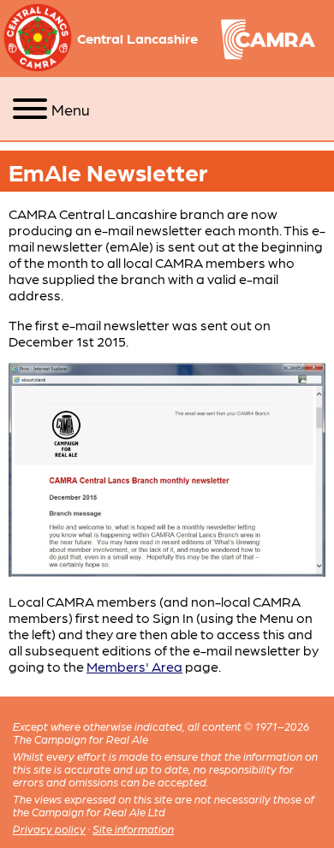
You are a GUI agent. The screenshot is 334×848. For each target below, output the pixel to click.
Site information (133, 828)
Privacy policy (49, 828)
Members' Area (134, 666)
